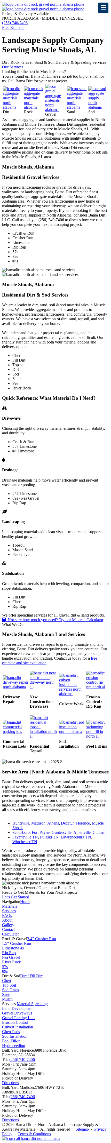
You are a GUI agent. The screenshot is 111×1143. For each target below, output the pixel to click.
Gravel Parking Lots (18, 1018)
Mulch (7, 999)
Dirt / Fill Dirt (31, 976)
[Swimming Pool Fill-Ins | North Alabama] (97, 736)
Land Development (18, 1008)
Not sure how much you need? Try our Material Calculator (54, 620)
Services (9, 911)
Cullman (100, 832)
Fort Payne (41, 832)
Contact (8, 929)
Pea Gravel (11, 957)
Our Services (12, 67)
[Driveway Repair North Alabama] (16, 687)
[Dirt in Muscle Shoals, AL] (13, 107)
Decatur (67, 823)
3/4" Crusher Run (41, 939)
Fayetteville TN (25, 837)
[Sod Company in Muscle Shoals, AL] (98, 107)
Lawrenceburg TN (76, 837)
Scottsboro (21, 832)
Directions (10, 1083)
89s (5, 971)
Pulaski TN (49, 837)
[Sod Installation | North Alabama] (72, 731)
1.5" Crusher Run (16, 943)
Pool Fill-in (11, 1041)
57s (5, 966)
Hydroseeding (13, 1045)
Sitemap (82, 1129)
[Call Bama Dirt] (31, 1138)
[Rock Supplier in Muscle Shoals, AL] (34, 107)
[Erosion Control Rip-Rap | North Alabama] (97, 687)
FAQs (7, 915)
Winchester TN (24, 842)
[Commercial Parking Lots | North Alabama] (16, 731)
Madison (38, 823)
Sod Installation (14, 1036)
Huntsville (20, 823)
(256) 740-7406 (22, 1059)
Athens (53, 823)
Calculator (10, 934)
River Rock (11, 962)
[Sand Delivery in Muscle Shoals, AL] (77, 107)
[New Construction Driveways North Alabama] (44, 687)
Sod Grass (10, 990)
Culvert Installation (17, 1027)
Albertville (82, 832)
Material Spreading (32, 1004)
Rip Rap (9, 952)
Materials (9, 906)
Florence (83, 823)
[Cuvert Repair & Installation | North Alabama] (72, 694)
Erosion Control (15, 1022)
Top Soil (9, 985)
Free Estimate (13, 27)
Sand (6, 994)
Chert (6, 980)
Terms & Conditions (34, 1134)
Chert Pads (11, 1031)
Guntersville (62, 832)
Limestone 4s (13, 948)
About (7, 920)
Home (25, 901)
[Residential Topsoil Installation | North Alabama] (44, 736)
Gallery (8, 925)
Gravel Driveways (17, 1013)
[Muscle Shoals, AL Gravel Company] (55, 109)
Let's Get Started (15, 897)
